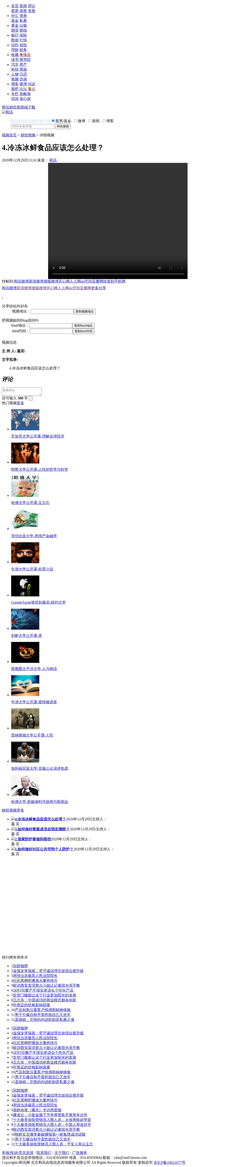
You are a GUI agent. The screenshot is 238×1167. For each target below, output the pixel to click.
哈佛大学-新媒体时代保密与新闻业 (39, 802)
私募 (23, 21)
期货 (15, 30)
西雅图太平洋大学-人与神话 (34, 669)
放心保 (25, 99)
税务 (23, 50)
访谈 (23, 79)
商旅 (23, 69)
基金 (15, 21)
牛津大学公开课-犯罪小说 (32, 569)
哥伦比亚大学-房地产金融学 (34, 536)
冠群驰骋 (20, 966)
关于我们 (61, 1153)
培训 (15, 99)
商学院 (25, 60)
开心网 (64, 281)
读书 (15, 60)
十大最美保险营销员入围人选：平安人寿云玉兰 (54, 1144)
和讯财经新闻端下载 (18, 107)
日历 (23, 74)
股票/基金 (63, 121)
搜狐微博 (51, 281)
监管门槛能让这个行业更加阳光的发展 (44, 995)
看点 (31, 89)
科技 (15, 69)
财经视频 (28, 135)
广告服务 (79, 1153)
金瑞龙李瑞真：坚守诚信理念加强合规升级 (48, 971)
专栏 (15, 94)
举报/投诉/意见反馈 (17, 1153)
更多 (20, 403)
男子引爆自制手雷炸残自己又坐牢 (43, 1015)
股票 (15, 11)
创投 (23, 45)
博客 (15, 84)
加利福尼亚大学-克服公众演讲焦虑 (39, 768)
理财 (15, 50)
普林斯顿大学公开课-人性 (32, 735)
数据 (15, 40)
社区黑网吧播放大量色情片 (35, 981)
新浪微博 (36, 281)
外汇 (15, 16)
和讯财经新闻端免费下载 (30, 121)
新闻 (23, 6)
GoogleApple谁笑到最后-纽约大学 (38, 602)
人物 (15, 74)
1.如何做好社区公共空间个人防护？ (44, 849)
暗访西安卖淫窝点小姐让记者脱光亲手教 (46, 985)
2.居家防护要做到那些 (33, 839)
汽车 (15, 64)
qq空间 (86, 281)
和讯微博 (21, 281)
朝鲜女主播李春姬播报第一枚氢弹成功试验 (50, 1134)
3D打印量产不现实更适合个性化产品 (43, 990)
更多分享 (98, 288)
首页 (15, 6)
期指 (23, 30)
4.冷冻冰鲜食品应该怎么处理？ (40, 819)
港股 (23, 11)
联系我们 (43, 1153)
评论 (31, 6)
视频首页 (9, 135)
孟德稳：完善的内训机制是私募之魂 (44, 1020)
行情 (23, 40)
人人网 (75, 281)
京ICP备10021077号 (169, 1162)
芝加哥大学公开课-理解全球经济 (37, 436)
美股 (31, 11)
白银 (23, 25)
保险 (23, 35)
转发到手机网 (114, 281)
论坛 (23, 89)
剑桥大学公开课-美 (26, 636)
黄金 (15, 25)
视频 (15, 79)
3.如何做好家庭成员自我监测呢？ (42, 829)
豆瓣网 (97, 281)
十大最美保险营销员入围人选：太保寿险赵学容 (52, 1120)
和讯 (53, 160)
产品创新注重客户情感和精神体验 (43, 1010)
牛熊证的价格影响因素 (31, 1005)
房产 (23, 64)
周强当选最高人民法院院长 (35, 976)
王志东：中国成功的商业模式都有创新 (44, 1000)
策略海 (25, 94)
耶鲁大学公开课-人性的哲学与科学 (39, 469)
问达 (31, 84)
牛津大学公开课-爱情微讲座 (34, 702)
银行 (15, 35)
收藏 (15, 55)
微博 (23, 84)
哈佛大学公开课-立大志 (30, 503)
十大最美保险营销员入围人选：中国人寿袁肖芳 (52, 1125)
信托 (15, 45)
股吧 (15, 89)
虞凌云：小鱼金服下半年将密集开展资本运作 (50, 1115)
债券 (23, 16)
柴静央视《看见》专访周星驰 (37, 1110)
